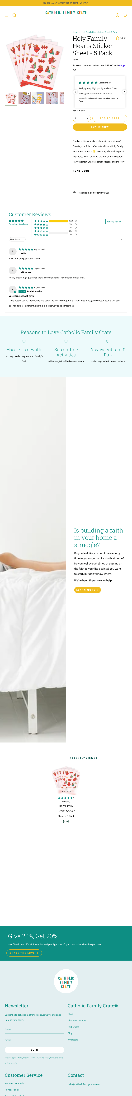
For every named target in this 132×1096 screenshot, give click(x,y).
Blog (70, 1033)
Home (75, 32)
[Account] (117, 15)
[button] (14, 15)
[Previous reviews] (75, 92)
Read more (81, 170)
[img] (26, 249)
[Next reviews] (124, 92)
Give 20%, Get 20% (77, 1020)
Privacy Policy (49, 1057)
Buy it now (100, 127)
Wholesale (73, 1039)
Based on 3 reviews (18, 224)
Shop (70, 1014)
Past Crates (73, 1027)
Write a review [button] (114, 221)
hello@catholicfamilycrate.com (83, 1084)
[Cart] (125, 15)
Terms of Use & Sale (14, 1083)
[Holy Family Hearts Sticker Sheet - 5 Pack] (66, 779)
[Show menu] (6, 15)
